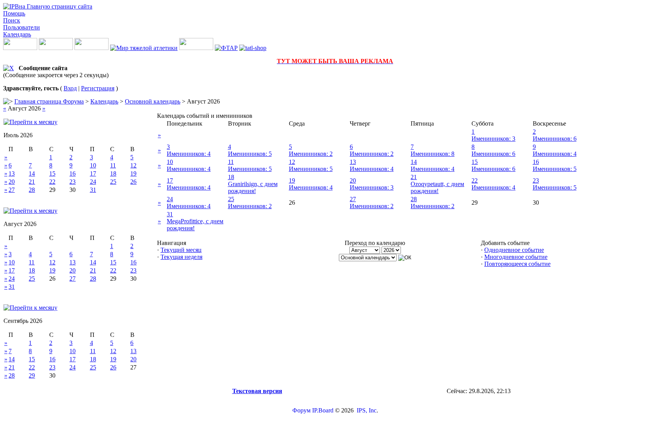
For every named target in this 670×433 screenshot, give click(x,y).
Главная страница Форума (49, 101)
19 (133, 173)
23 (72, 181)
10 (93, 165)
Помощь (14, 13)
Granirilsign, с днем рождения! (253, 187)
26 (133, 181)
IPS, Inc (366, 410)
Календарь (17, 34)
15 (52, 173)
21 (32, 181)
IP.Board (322, 410)
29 (32, 375)
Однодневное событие (514, 250)
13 (12, 173)
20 (12, 181)
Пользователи (21, 27)
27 (12, 189)
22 (52, 181)
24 (93, 181)
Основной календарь (152, 101)
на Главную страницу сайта (55, 6)
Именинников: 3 (493, 138)
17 (93, 173)
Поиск (11, 20)
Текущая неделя (181, 257)
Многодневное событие (515, 257)
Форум (301, 410)
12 (133, 165)
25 (113, 181)
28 (32, 189)
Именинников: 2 (311, 153)
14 (32, 173)
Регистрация (97, 88)
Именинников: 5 (250, 153)
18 (113, 173)
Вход (70, 88)
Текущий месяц (181, 250)
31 (93, 189)
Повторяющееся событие (517, 263)
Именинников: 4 (189, 153)
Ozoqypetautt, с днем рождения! (437, 187)
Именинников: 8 (432, 153)
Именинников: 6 (555, 138)
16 (72, 173)
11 (113, 165)
